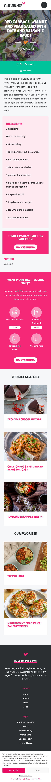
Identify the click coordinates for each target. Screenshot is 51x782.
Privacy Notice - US (33, 779)
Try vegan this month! (25, 660)
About (25, 694)
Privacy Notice (25, 742)
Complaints (25, 734)
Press (25, 702)
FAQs (25, 726)
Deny (37, 770)
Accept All (13, 770)
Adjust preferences (25, 776)
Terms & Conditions (25, 722)
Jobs (25, 706)
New (15, 327)
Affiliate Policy (25, 730)
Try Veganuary (25, 247)
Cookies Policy (25, 738)
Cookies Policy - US (18, 779)
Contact (25, 698)
